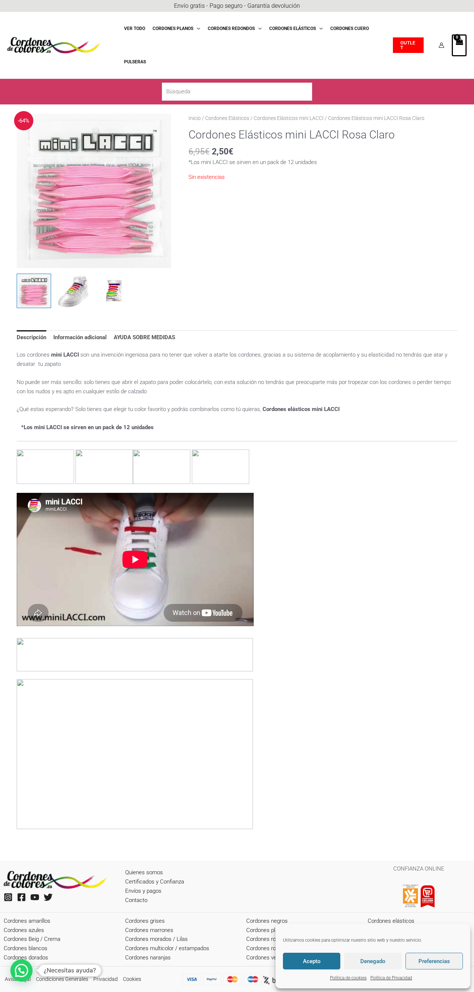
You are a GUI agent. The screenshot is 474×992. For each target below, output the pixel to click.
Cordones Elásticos (227, 118)
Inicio (194, 118)
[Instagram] (8, 897)
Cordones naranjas (148, 957)
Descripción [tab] (31, 337)
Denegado (372, 961)
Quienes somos (144, 872)
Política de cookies (348, 978)
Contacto (136, 900)
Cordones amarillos (27, 921)
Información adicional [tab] (80, 337)
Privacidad (105, 979)
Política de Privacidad (391, 978)
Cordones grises (145, 921)
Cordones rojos (264, 939)
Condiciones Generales (62, 979)
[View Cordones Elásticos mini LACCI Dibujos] (114, 291)
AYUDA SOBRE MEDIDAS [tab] (144, 337)
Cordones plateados (270, 930)
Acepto (312, 961)
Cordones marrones (149, 930)
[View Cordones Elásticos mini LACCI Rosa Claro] (34, 291)
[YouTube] (34, 897)
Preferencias (434, 961)
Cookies (132, 979)
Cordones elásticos (391, 921)
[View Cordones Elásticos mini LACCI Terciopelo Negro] (74, 291)
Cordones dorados (26, 957)
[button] (196, 28)
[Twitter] (48, 897)
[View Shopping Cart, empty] (459, 45)
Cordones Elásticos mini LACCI (289, 118)
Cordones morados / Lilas (156, 939)
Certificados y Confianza (154, 881)
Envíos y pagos (143, 891)
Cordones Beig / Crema (32, 939)
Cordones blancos (25, 948)
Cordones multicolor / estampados (167, 948)
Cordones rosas (265, 948)
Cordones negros (267, 921)
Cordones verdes (266, 957)
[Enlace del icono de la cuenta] (441, 45)
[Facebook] (21, 897)
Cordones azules (24, 930)
